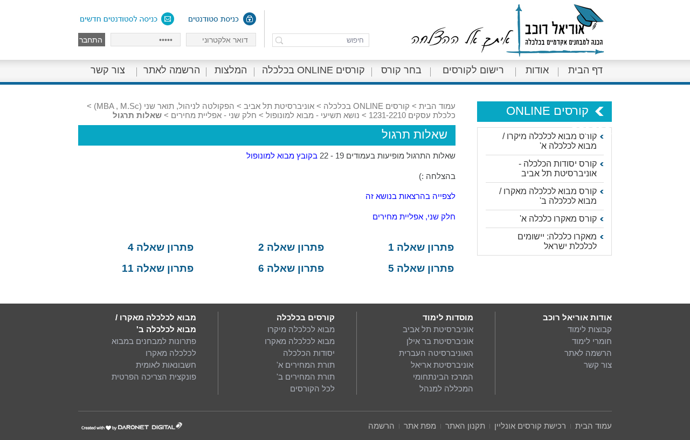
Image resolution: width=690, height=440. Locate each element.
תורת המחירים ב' (306, 376)
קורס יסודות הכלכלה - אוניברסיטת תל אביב (558, 168)
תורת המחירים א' (306, 364)
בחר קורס (401, 70)
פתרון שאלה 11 (158, 268)
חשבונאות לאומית (166, 364)
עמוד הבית (437, 106)
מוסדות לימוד (448, 317)
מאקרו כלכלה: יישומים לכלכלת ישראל (557, 241)
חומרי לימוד (592, 341)
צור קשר (108, 70)
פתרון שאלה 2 (291, 247)
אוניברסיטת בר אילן (439, 341)
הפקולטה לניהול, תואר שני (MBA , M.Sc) (164, 106)
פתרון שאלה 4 (161, 247)
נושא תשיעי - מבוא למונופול (313, 115)
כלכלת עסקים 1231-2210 (412, 115)
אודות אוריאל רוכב (577, 317)
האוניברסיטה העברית (436, 353)
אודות (537, 70)
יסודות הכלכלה (309, 353)
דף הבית (585, 70)
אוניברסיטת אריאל (442, 364)
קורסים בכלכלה (306, 317)
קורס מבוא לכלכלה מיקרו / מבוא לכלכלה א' (549, 141)
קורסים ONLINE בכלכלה (313, 70)
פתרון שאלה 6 (291, 268)
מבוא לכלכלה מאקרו (300, 341)
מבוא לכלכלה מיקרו (301, 329)
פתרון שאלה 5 (421, 268)
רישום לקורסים (473, 70)
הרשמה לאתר (171, 70)
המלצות (231, 70)
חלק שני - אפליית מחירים (214, 115)
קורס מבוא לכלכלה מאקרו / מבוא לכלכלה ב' (548, 196)
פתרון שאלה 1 (421, 247)
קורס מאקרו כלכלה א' (558, 218)
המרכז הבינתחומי (443, 376)
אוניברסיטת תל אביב (279, 106)
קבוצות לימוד (590, 329)
